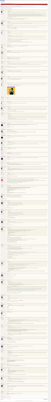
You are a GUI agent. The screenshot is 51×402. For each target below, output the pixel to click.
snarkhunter (2, 101)
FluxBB (46, 399)
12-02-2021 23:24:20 (8, 317)
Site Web (2, 145)
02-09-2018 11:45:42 (8, 50)
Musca (1, 172)
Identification (14, 4)
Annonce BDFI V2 (19, 6)
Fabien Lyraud (2, 97)
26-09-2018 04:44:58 (8, 66)
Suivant (10, 396)
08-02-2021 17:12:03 (8, 194)
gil (1, 50)
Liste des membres (4, 4)
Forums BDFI (3, 1)
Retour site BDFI (2, 0)
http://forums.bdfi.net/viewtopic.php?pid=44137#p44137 (22, 374)
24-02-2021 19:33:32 (8, 376)
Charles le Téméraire (3, 129)
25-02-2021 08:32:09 (8, 383)
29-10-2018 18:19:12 (8, 106)
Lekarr (1, 152)
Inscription (12, 4)
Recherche (9, 4)
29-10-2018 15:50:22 (8, 101)
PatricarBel (2, 66)
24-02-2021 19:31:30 (8, 367)
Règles (7, 4)
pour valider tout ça (21, 204)
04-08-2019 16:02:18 (8, 166)
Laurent (2, 303)
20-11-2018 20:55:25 (8, 135)
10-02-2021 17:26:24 (8, 303)
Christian (2, 76)
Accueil (1, 4)
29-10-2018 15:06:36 (8, 97)
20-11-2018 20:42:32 (8, 129)
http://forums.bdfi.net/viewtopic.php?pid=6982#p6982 (15, 79)
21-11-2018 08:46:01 (8, 147)
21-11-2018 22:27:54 (8, 156)
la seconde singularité (3, 135)
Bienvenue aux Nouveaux (8, 397)
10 (9, 396)
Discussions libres (3, 397)
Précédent (3, 396)
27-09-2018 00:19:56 (8, 76)
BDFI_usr (2, 317)
